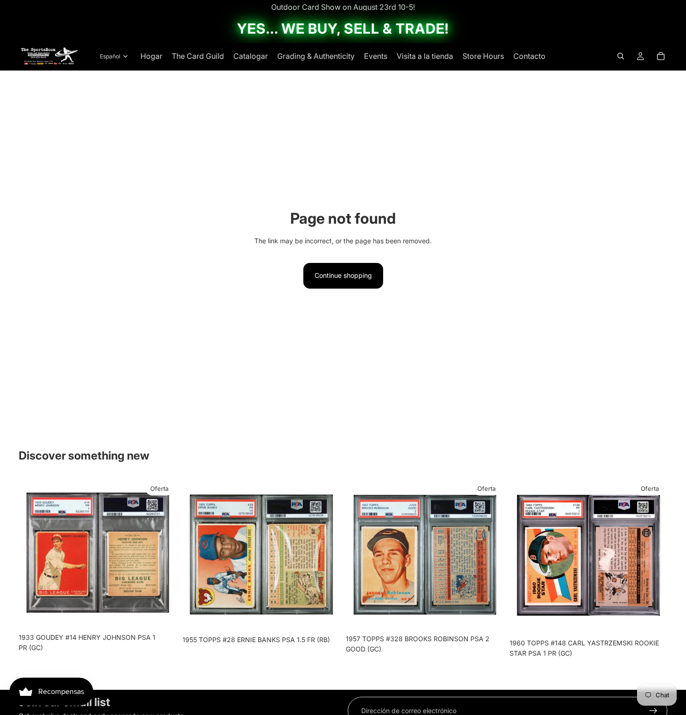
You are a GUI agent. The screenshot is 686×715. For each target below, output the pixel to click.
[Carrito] (661, 56)
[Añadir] (162, 614)
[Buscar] (620, 56)
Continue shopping (343, 275)
